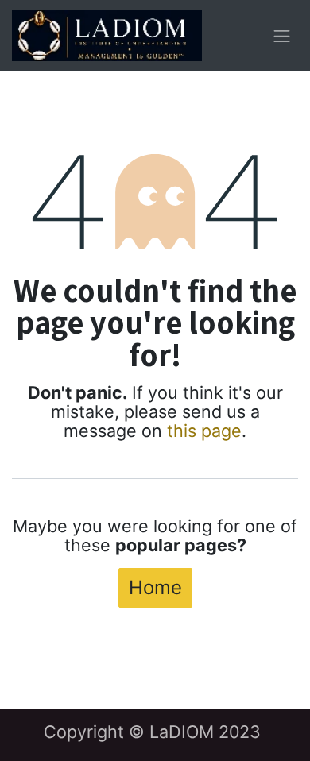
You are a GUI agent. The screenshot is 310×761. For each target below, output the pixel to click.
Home (155, 587)
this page (204, 430)
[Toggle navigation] (282, 35)
